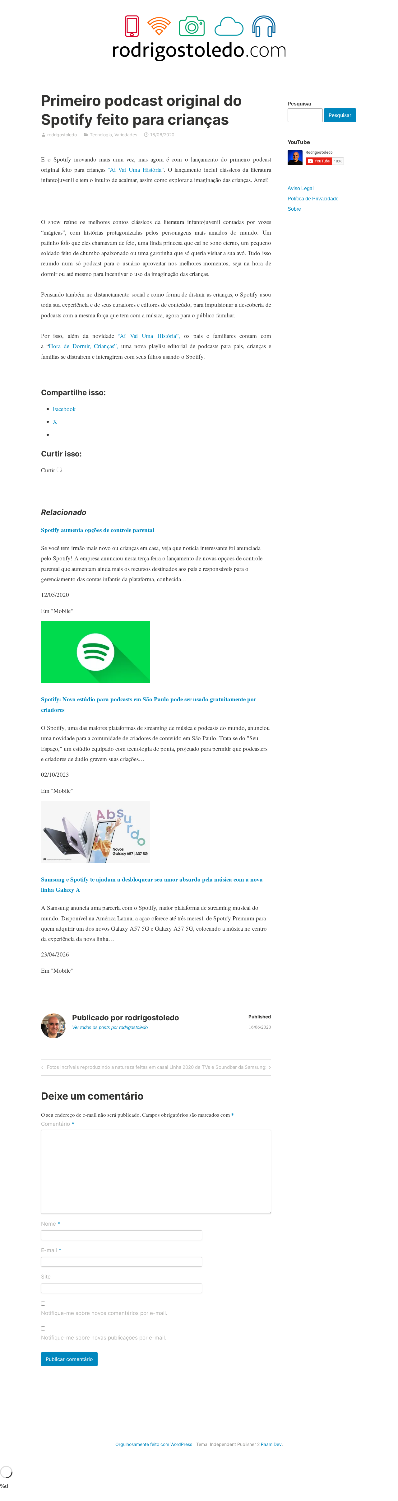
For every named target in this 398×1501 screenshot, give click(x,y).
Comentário (58, 1124)
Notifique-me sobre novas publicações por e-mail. (103, 1338)
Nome (51, 1224)
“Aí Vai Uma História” (136, 169)
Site (46, 1277)
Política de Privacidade (313, 198)
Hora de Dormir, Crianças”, (83, 346)
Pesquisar (300, 103)
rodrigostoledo (62, 134)
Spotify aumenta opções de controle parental (97, 530)
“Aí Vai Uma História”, (149, 335)
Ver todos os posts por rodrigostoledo (110, 1027)
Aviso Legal (301, 188)
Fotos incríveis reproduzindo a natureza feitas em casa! (106, 1068)
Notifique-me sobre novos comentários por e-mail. (104, 1313)
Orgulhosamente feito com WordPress (153, 1444)
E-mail (51, 1250)
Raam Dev (271, 1444)
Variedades (125, 134)
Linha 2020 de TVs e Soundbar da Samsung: (217, 1068)
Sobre (294, 209)
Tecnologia (101, 134)
